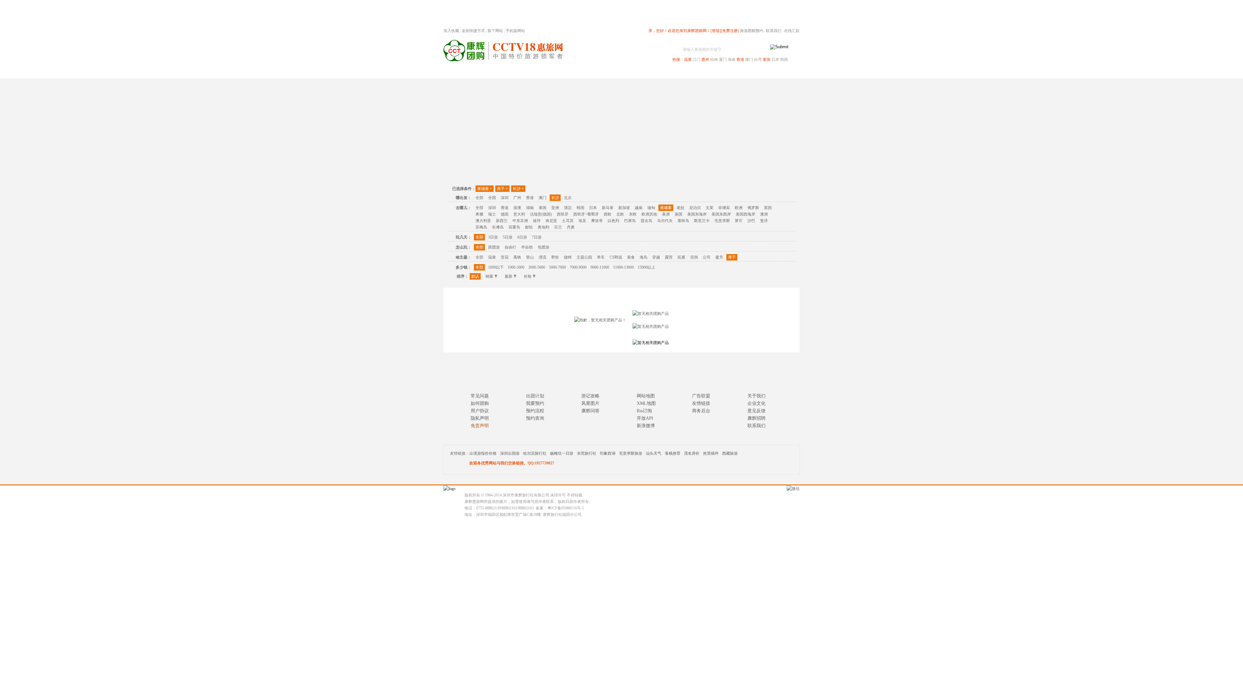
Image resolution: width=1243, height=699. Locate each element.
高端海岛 (755, 72)
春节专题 (555, 72)
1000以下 (496, 267)
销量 (489, 276)
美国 (678, 214)
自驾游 (728, 72)
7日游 (537, 237)
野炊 (555, 257)
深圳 (505, 197)
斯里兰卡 (702, 220)
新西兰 (502, 220)
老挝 (680, 207)
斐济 (764, 220)
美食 (631, 257)
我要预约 (535, 403)
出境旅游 (701, 72)
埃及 (582, 220)
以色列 (613, 220)
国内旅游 (643, 72)
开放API (645, 418)
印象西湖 (607, 453)
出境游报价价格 (483, 453)
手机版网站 (515, 30)
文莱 (709, 207)
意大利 (519, 214)
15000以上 (646, 267)
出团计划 (535, 396)
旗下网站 (495, 30)
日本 (775, 59)
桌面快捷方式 (473, 30)
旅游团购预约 (751, 30)
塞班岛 (683, 220)
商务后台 (701, 410)
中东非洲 (520, 220)
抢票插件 (711, 453)
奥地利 (543, 227)
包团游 (543, 247)
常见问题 (480, 396)
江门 (696, 59)
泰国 (766, 59)
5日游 (507, 237)
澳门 (749, 59)
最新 (508, 276)
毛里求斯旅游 (630, 453)
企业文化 (756, 403)
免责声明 (480, 425)
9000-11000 (599, 267)
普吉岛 (646, 220)
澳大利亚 (483, 220)
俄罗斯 (753, 207)
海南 (731, 59)
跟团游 (494, 247)
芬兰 (558, 227)
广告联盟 (701, 396)
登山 (530, 257)
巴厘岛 (630, 220)
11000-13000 (623, 267)
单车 (601, 257)
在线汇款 (792, 30)
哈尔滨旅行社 (534, 453)
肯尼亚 (551, 220)
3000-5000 (536, 267)
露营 (669, 257)
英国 (768, 207)
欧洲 (739, 207)
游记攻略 (590, 396)
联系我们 (773, 30)
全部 (479, 197)
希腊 (479, 214)
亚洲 (555, 207)
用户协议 (480, 410)
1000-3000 (516, 267)
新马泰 (607, 207)
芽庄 (739, 220)
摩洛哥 (597, 220)
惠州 (705, 59)
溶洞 (694, 257)
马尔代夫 (665, 220)
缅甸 (651, 207)
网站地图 (646, 396)
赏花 (505, 257)
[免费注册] (730, 30)
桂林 (714, 59)
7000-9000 (578, 267)
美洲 (666, 214)
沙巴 (751, 220)
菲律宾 (724, 207)
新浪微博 (646, 425)
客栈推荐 (672, 453)
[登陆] (716, 30)
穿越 (656, 257)
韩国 (784, 59)
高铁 (517, 257)
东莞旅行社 (586, 453)
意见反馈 (756, 410)
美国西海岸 (745, 214)
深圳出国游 (510, 453)
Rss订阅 (644, 410)
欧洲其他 (649, 214)
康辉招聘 (756, 418)
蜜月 (719, 257)
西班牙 (562, 214)
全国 (492, 197)
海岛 (643, 257)
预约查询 (535, 418)
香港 (740, 59)
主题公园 (584, 257)
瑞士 (492, 214)
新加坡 (624, 207)
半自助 (527, 247)
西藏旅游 (730, 453)
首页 (530, 72)
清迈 (568, 207)
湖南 (530, 207)
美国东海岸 (697, 214)
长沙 (518, 188)
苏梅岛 (481, 227)
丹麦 (571, 227)
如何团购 (480, 403)
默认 (475, 276)
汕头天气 (653, 453)
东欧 (633, 214)
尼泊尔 (695, 207)
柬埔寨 (484, 188)
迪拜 (537, 220)
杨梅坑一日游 (561, 453)
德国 (505, 214)
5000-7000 (557, 267)
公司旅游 (784, 72)
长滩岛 (498, 227)
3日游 (493, 237)
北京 (568, 197)
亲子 (502, 188)
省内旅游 (614, 72)
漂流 (542, 257)
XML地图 (646, 403)
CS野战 (616, 257)
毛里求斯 (722, 220)
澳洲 (764, 214)
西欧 (607, 214)
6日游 (522, 237)
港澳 (517, 207)
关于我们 (756, 396)
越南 (639, 207)
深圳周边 (585, 72)
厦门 (723, 59)
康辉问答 (590, 410)
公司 (707, 257)
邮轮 (529, 227)
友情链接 (701, 403)
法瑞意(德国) (541, 214)
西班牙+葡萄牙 (586, 214)
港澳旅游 (672, 72)
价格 (528, 276)
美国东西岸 (721, 214)
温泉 (688, 59)
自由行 (510, 247)
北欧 (620, 214)
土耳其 (568, 220)
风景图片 (590, 403)
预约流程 (535, 410)
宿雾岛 (514, 227)
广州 (517, 197)
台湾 (758, 59)
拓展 (681, 257)
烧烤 (568, 257)
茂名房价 (692, 453)
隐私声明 (480, 418)
